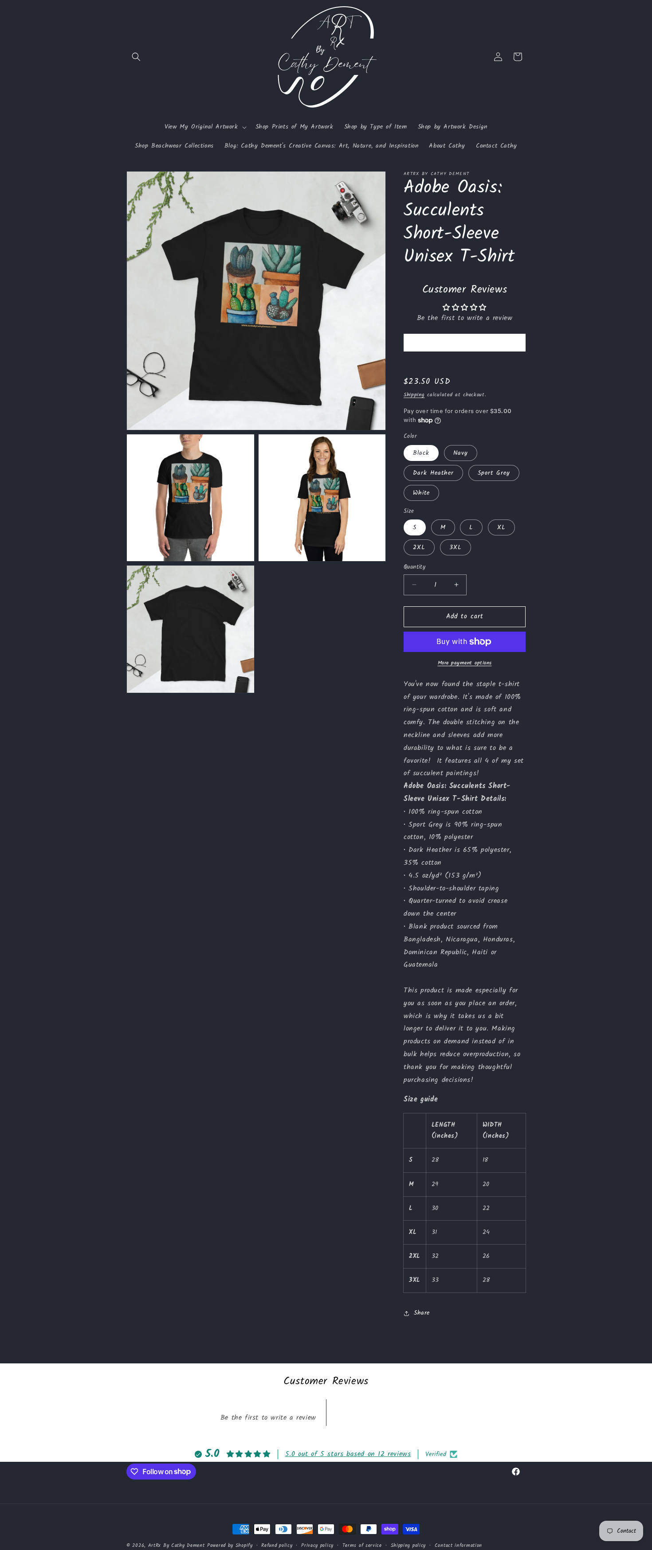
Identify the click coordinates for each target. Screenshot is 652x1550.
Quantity (414, 567)
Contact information (458, 1545)
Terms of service (362, 1545)
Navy (460, 453)
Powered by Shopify (230, 1546)
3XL (455, 547)
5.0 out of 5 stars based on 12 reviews (348, 1454)
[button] (136, 56)
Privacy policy (317, 1545)
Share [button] (422, 1313)
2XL (419, 547)
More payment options (465, 663)
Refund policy (276, 1545)
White (421, 493)
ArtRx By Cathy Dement (176, 1546)
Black (421, 453)
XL (501, 527)
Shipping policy (408, 1545)
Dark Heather (433, 473)
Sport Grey (494, 473)
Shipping (414, 394)
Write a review (464, 342)
